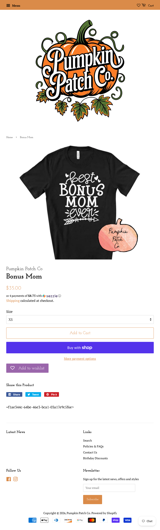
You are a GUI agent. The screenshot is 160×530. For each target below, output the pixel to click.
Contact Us (90, 452)
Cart (150, 5)
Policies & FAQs (93, 446)
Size (9, 311)
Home (9, 137)
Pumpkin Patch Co (78, 513)
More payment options (80, 358)
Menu (15, 6)
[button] (80, 296)
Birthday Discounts (95, 458)
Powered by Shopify (104, 513)
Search (87, 440)
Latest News (15, 432)
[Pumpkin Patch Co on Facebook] (8, 480)
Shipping (13, 300)
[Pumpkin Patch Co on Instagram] (15, 480)
